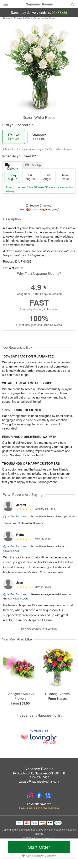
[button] (69, 849)
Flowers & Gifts (22, 18)
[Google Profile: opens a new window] (48, 795)
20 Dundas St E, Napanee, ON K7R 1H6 (39, 773)
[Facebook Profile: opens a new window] (39, 795)
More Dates (65, 177)
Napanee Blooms (39, 4)
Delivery (12, 167)
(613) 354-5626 (39, 777)
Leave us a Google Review (39, 808)
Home (6, 18)
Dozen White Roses (42, 516)
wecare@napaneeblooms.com (39, 781)
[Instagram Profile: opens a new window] (30, 795)
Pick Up (36, 165)
